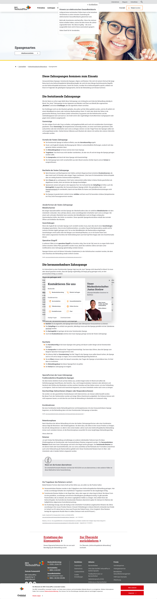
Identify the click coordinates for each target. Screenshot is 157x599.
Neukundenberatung (58, 292)
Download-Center (65, 317)
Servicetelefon (56, 301)
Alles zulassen (132, 587)
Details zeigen (37, 595)
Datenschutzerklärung (51, 591)
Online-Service (74, 306)
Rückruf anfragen (75, 292)
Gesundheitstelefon (75, 301)
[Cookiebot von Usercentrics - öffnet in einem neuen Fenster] (22, 596)
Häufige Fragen (52, 317)
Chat (71, 311)
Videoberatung (56, 306)
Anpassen (131, 593)
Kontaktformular (56, 311)
